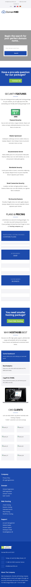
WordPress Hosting (8, 514)
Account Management (9, 523)
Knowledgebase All (8, 532)
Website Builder (7, 525)
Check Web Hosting (15, 321)
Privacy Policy (6, 478)
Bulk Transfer (6, 496)
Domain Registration (8, 489)
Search (16, 53)
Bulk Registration (7, 491)
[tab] (15, 356)
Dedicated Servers (7, 509)
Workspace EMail (7, 529)
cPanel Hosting (7, 505)
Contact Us (16, 4)
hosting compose (15, 226)
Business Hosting (7, 507)
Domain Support (7, 527)
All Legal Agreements (8, 480)
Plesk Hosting (6, 511)
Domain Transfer (7, 493)
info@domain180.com (10, 1)
